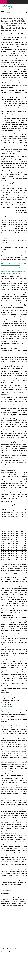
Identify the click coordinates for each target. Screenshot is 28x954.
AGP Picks (3, 2)
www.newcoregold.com (7, 706)
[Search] (19, 12)
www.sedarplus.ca (22, 609)
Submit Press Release (8, 948)
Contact (25, 951)
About (7, 946)
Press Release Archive (16, 946)
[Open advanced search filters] (22, 12)
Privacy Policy (17, 951)
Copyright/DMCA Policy (7, 951)
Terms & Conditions (20, 948)
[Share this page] (26, 12)
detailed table (6, 238)
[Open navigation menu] (2, 12)
